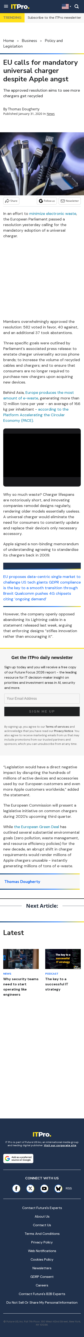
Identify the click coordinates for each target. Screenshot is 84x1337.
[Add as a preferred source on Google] (18, 1158)
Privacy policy (42, 1242)
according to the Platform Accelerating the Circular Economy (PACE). (35, 415)
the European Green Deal (36, 826)
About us (42, 1216)
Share (13, 201)
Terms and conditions (42, 1233)
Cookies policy (42, 1259)
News (51, 114)
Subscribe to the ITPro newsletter (54, 17)
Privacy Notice (63, 731)
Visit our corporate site (60, 1145)
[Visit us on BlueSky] (56, 1188)
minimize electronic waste (52, 213)
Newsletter (72, 201)
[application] (42, 455)
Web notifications (42, 1251)
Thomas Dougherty (23, 109)
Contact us (42, 1225)
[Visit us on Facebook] (16, 1188)
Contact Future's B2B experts (42, 1294)
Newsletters (42, 1268)
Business (29, 40)
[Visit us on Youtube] (44, 1188)
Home (8, 40)
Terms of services (58, 727)
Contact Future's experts (42, 1208)
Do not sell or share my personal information (42, 1302)
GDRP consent (42, 1276)
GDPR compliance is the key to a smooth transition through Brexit (42, 588)
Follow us (49, 201)
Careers (42, 1285)
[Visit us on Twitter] (30, 1188)
